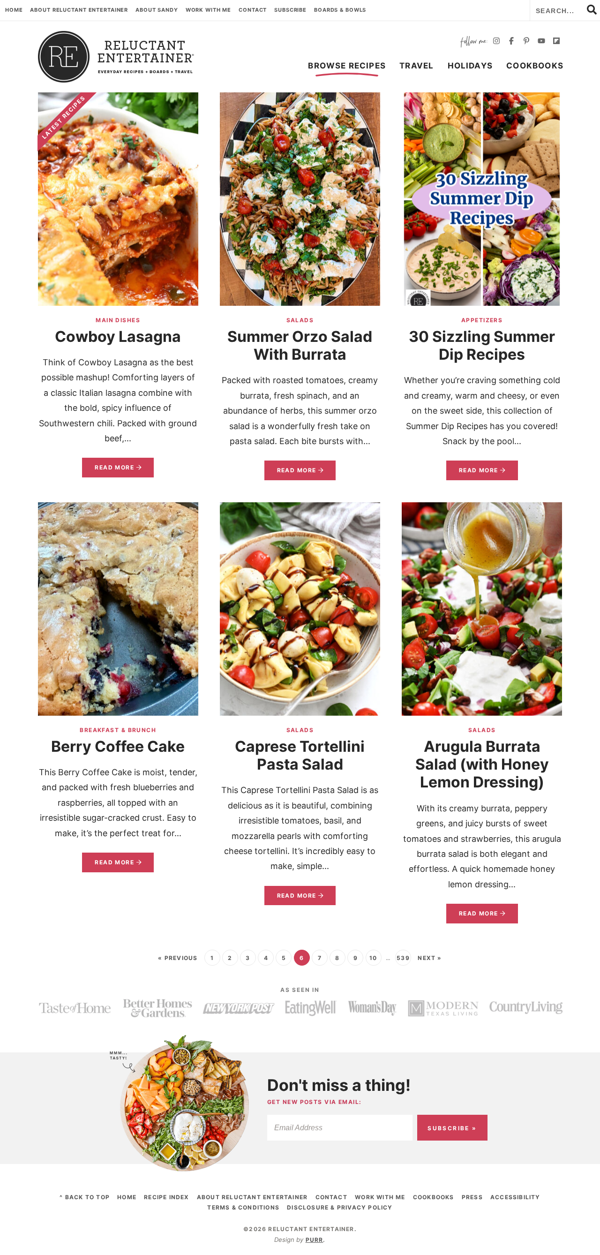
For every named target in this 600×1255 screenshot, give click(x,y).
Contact (253, 10)
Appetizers (481, 320)
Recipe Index (166, 1197)
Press (472, 1197)
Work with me (209, 10)
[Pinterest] (526, 42)
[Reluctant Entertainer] (116, 56)
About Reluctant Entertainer (79, 10)
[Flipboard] (556, 42)
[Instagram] (496, 42)
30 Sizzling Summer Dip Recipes (482, 345)
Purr (314, 1239)
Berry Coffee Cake (118, 746)
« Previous (177, 957)
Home (14, 10)
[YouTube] (541, 42)
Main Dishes (118, 320)
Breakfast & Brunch (118, 729)
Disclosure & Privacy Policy (339, 1207)
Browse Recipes (347, 65)
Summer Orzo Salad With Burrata (299, 345)
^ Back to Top (85, 1197)
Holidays (470, 65)
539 (403, 957)
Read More (108, 470)
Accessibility (515, 1197)
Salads (300, 320)
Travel (416, 65)
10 (373, 957)
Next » (430, 957)
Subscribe (290, 10)
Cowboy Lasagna (118, 336)
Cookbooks (534, 65)
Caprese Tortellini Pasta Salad (300, 755)
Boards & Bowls (340, 10)
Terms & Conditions (243, 1207)
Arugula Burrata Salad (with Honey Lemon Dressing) (482, 764)
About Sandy (156, 10)
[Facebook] (511, 42)
